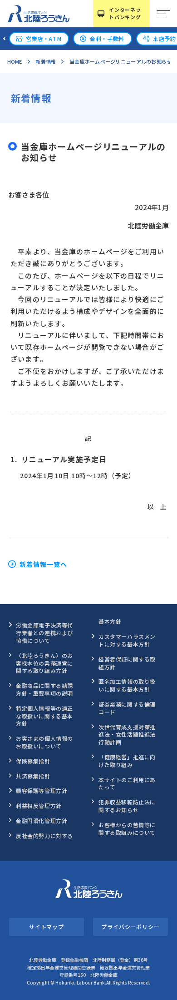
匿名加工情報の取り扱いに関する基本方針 (127, 685)
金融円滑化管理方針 (41, 820)
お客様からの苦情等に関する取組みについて (127, 828)
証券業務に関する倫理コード (127, 708)
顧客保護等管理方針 (41, 790)
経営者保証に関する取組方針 (127, 663)
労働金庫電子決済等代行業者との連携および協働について (44, 632)
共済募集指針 (33, 776)
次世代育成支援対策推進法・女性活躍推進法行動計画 (127, 734)
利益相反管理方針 (39, 805)
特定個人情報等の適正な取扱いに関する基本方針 (44, 715)
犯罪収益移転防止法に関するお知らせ (127, 805)
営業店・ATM (43, 38)
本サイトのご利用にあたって (127, 783)
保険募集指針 (33, 761)
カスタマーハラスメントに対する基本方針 (127, 640)
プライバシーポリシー (130, 926)
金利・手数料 (107, 38)
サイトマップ (46, 926)
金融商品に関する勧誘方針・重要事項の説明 (44, 689)
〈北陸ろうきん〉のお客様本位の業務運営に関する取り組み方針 (44, 663)
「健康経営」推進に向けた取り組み (127, 760)
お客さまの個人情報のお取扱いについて (44, 742)
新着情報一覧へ (43, 564)
